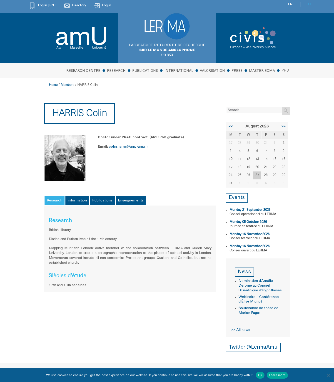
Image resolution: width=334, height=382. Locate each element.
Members (67, 85)
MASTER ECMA (262, 71)
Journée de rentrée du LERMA (251, 226)
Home (53, 85)
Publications (145, 71)
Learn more (277, 375)
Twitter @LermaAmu (253, 347)
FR (310, 4)
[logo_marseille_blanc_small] (81, 38)
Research (116, 71)
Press (237, 71)
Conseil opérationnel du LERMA (252, 214)
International (179, 71)
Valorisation (212, 71)
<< (231, 126)
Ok (260, 375)
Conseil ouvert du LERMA (248, 250)
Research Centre (83, 71)
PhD (285, 70)
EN (290, 4)
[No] (328, 375)
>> (284, 126)
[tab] (54, 201)
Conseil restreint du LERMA (249, 238)
